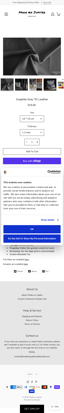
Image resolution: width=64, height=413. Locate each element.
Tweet (20, 271)
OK (32, 229)
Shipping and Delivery (32, 316)
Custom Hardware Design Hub (32, 298)
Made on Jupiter (35, 397)
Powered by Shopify (32, 400)
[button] (32, 409)
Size (32, 112)
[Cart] (58, 14)
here (27, 259)
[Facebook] (32, 382)
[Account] (52, 14)
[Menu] (6, 14)
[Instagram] (27, 382)
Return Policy (32, 320)
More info (47, 2)
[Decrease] (27, 142)
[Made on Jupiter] (32, 14)
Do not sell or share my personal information (32, 238)
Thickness (32, 126)
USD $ (29, 374)
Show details (47, 220)
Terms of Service (32, 324)
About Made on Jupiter (32, 295)
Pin (47, 271)
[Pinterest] (36, 382)
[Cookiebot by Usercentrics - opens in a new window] (48, 172)
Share (34, 271)
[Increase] (37, 142)
